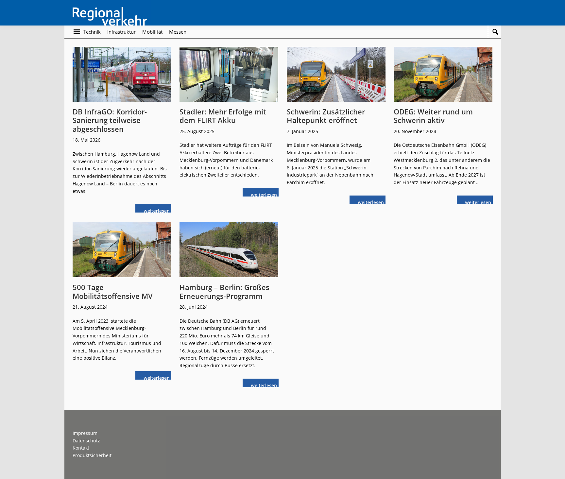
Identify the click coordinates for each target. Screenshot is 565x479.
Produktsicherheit (92, 455)
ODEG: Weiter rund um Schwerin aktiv (433, 116)
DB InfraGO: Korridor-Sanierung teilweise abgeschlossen (110, 120)
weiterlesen (158, 210)
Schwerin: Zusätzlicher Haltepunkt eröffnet (326, 116)
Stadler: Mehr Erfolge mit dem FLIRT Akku (223, 116)
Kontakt (81, 448)
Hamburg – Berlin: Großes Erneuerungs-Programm (224, 291)
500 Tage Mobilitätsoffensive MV (113, 291)
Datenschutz (86, 440)
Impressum (85, 433)
